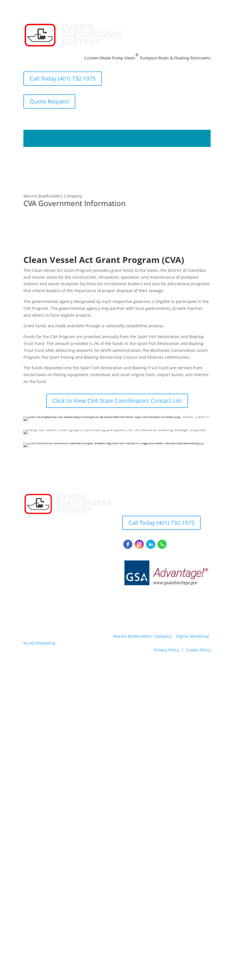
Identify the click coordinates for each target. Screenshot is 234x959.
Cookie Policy (198, 650)
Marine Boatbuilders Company (142, 636)
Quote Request (49, 101)
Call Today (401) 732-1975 (63, 78)
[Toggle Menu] (200, 138)
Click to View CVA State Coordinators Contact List (117, 400)
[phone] (162, 544)
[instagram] (139, 544)
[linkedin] (150, 544)
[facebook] (127, 544)
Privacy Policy (166, 650)
